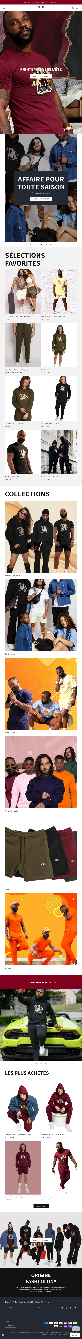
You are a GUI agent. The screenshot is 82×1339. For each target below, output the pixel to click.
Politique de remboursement (53, 1332)
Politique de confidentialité (69, 1332)
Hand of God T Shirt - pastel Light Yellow (53, 316)
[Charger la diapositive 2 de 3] (38, 244)
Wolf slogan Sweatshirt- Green (14, 423)
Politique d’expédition (62, 1334)
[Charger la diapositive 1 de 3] (35, 244)
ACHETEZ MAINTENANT (41, 76)
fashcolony (17, 1332)
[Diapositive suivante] (46, 244)
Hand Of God (10, 732)
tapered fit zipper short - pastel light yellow (17, 316)
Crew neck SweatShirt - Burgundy (15, 1197)
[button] (4, 7)
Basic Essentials (11, 811)
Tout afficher (41, 1206)
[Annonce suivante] (78, 2)
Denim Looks (10, 654)
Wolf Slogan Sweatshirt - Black (50, 423)
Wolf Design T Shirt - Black (13, 477)
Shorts (7, 889)
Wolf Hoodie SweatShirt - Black (50, 477)
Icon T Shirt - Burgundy (48, 1197)
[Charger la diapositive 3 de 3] (41, 244)
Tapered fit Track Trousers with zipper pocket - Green (20, 370)
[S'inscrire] (38, 1307)
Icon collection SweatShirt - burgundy (52, 1134)
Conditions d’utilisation (48, 1334)
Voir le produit (41, 1025)
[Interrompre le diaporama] (51, 244)
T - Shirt (8, 968)
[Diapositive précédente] (30, 244)
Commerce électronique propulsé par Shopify (32, 1332)
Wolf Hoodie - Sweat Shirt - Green (51, 370)
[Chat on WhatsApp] (6, 1335)
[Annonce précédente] (4, 2)
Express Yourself (11, 575)
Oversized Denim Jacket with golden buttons (18, 1134)
